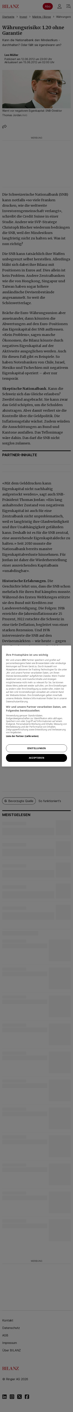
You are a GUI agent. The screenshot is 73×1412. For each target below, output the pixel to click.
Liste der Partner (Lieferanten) (22, 736)
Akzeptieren (36, 758)
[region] (36, 706)
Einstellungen (36, 748)
